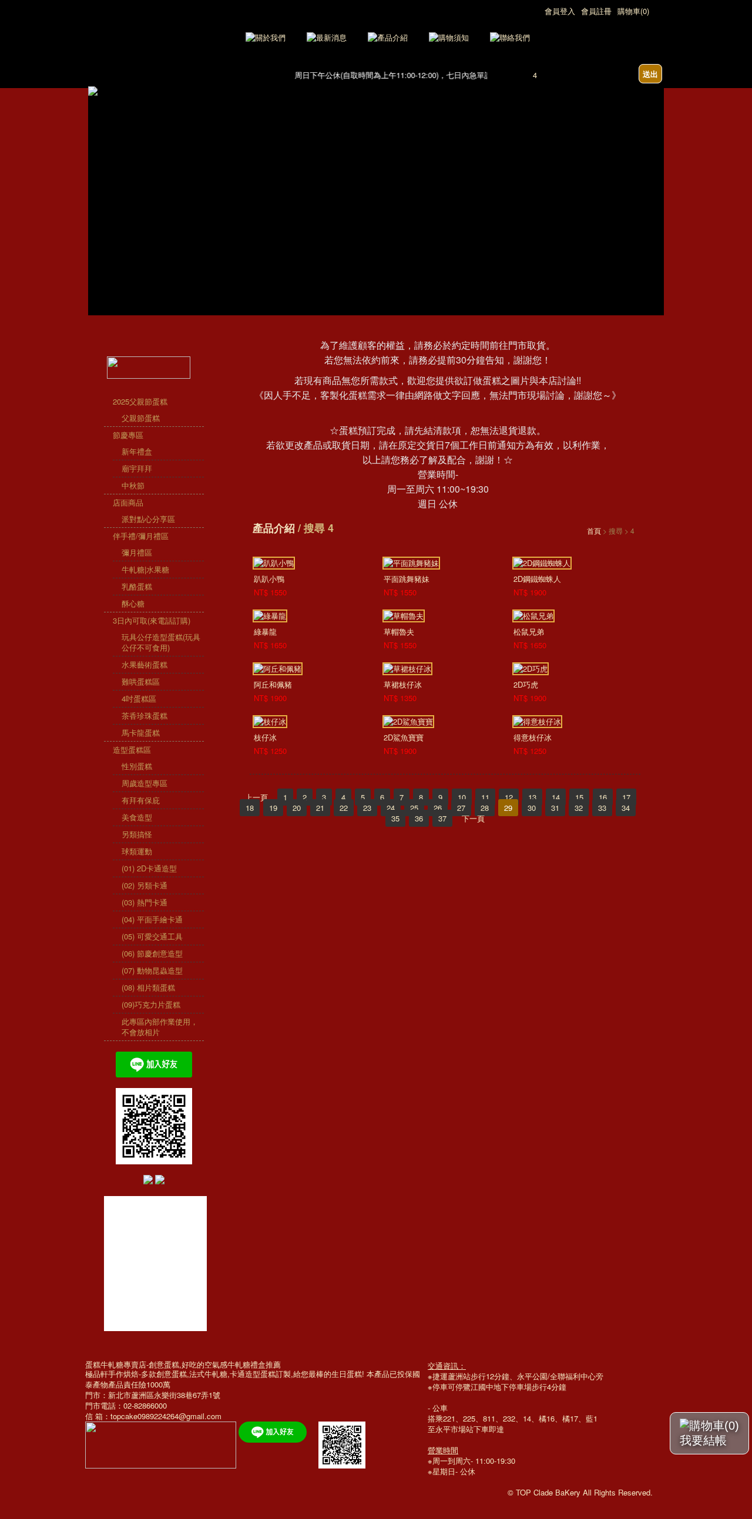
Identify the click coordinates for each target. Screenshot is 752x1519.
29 (508, 807)
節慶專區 (128, 434)
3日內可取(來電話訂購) (151, 620)
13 (532, 797)
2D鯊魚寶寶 (404, 737)
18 (250, 807)
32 (579, 807)
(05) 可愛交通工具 (152, 936)
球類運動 (137, 851)
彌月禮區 (137, 552)
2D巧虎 (525, 684)
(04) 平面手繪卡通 (152, 919)
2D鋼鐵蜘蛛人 (537, 578)
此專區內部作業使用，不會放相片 (160, 1027)
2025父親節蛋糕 (140, 401)
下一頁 (473, 818)
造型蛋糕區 (132, 749)
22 (344, 807)
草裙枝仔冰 (403, 684)
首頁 (594, 530)
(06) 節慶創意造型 (152, 953)
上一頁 (256, 797)
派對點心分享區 (148, 518)
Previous (96, 167)
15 (579, 797)
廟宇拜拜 (137, 468)
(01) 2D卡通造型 (149, 868)
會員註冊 (596, 10)
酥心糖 (133, 603)
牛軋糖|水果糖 (145, 569)
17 (626, 797)
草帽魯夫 (399, 631)
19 (273, 807)
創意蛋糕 (171, 1373)
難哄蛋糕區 (141, 681)
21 (320, 807)
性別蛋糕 (137, 766)
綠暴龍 (265, 631)
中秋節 (133, 485)
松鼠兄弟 (528, 631)
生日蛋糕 (346, 1373)
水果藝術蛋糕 (144, 664)
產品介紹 (274, 527)
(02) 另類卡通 (144, 885)
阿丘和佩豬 (273, 684)
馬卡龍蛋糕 (141, 732)
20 (297, 807)
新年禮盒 (137, 451)
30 (532, 807)
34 (626, 807)
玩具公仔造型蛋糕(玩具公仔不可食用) (161, 642)
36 (419, 818)
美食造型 (137, 817)
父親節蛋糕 (141, 417)
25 (414, 807)
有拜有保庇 (141, 800)
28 (485, 807)
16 (603, 797)
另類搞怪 (137, 834)
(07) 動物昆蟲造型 (152, 970)
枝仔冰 (265, 737)
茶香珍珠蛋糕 (144, 715)
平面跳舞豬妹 (406, 578)
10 (462, 797)
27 (461, 807)
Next (655, 167)
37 (442, 818)
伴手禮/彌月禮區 (141, 535)
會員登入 (560, 10)
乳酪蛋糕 (137, 586)
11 (485, 797)
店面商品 (128, 502)
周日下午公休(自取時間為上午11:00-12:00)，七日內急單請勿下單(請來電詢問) (417, 74)
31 (555, 807)
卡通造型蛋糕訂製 (260, 1373)
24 (391, 807)
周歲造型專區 (144, 783)
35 (395, 818)
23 (367, 807)
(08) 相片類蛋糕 (148, 987)
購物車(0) (633, 10)
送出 (650, 73)
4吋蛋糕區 (139, 698)
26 (438, 807)
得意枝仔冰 (532, 737)
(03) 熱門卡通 (144, 902)
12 (509, 797)
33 (602, 807)
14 (556, 797)
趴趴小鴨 (269, 578)
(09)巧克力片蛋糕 (151, 1004)
